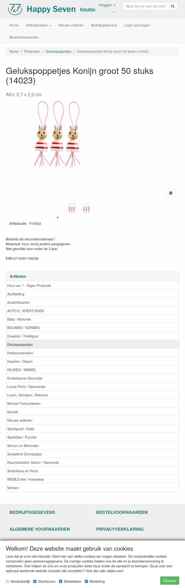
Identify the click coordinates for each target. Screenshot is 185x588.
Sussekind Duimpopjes (24, 454)
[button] (107, 5)
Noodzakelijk (20, 581)
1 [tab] (57, 217)
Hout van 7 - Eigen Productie (29, 285)
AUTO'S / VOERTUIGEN (25, 310)
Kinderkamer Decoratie (24, 378)
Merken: (13, 487)
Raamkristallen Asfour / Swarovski (33, 462)
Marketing (97, 581)
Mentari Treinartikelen (23, 403)
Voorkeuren (47, 581)
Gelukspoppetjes (20, 344)
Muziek (12, 411)
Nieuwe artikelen (20, 420)
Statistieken (72, 581)
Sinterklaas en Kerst (22, 470)
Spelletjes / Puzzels (22, 437)
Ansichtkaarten (18, 302)
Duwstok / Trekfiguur (23, 336)
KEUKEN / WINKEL (21, 369)
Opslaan (169, 580)
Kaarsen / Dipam (20, 361)
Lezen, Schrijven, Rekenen (27, 395)
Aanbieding (15, 293)
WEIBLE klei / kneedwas (25, 479)
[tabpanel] (72, 208)
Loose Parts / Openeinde (26, 386)
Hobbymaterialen (20, 352)
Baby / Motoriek (19, 319)
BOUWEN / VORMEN (23, 327)
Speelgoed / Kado (20, 428)
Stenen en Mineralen (23, 445)
